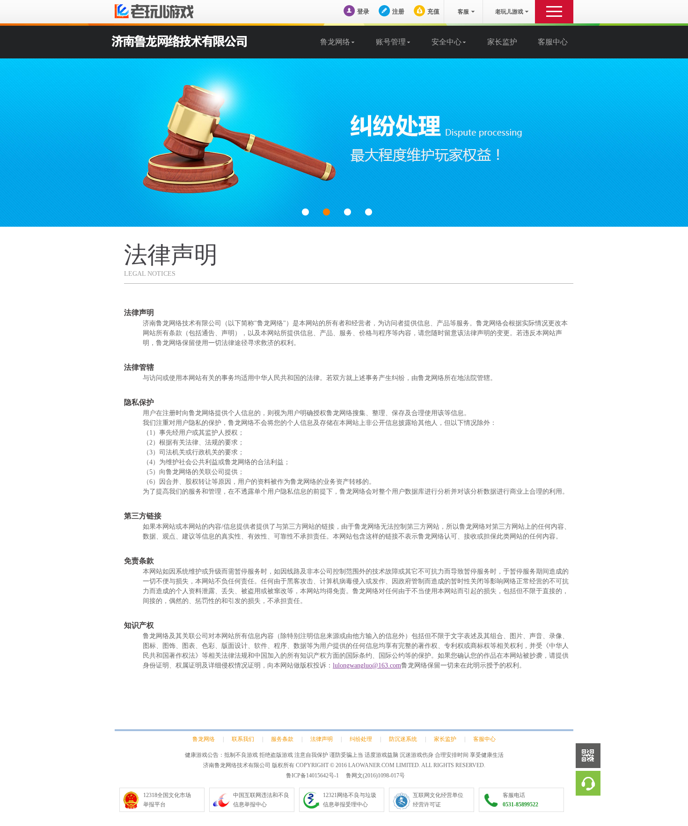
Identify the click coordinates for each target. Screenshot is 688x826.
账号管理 (391, 42)
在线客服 (588, 783)
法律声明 (321, 739)
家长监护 (502, 42)
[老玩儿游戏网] (168, 11)
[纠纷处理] (344, 142)
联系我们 (243, 739)
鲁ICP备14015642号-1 (312, 775)
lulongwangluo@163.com (367, 665)
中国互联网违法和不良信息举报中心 (261, 800)
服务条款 (282, 739)
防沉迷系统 (403, 739)
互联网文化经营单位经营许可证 (438, 800)
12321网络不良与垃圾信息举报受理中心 (349, 800)
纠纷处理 (361, 739)
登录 (363, 11)
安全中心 (446, 42)
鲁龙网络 (335, 42)
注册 (398, 11)
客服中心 (553, 42)
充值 (433, 11)
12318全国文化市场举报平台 (167, 800)
